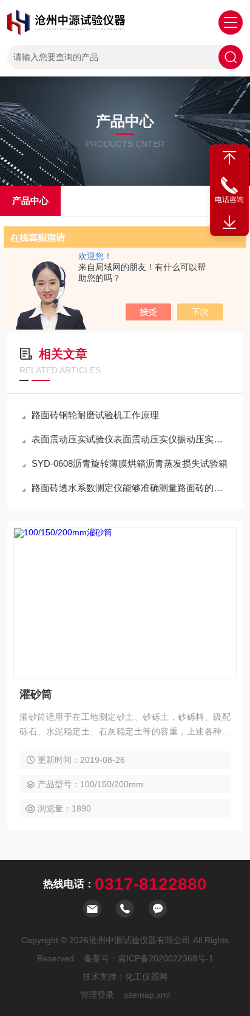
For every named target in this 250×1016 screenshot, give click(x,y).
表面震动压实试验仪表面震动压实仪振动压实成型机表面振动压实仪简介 (131, 439)
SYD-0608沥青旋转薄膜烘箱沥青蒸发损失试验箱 (130, 463)
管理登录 (97, 995)
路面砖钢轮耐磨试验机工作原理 (95, 415)
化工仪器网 (146, 976)
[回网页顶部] (229, 158)
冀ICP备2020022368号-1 (166, 958)
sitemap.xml (147, 995)
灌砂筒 (35, 694)
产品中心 (30, 200)
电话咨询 (229, 199)
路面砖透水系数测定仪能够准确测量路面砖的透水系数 (131, 488)
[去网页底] (229, 223)
